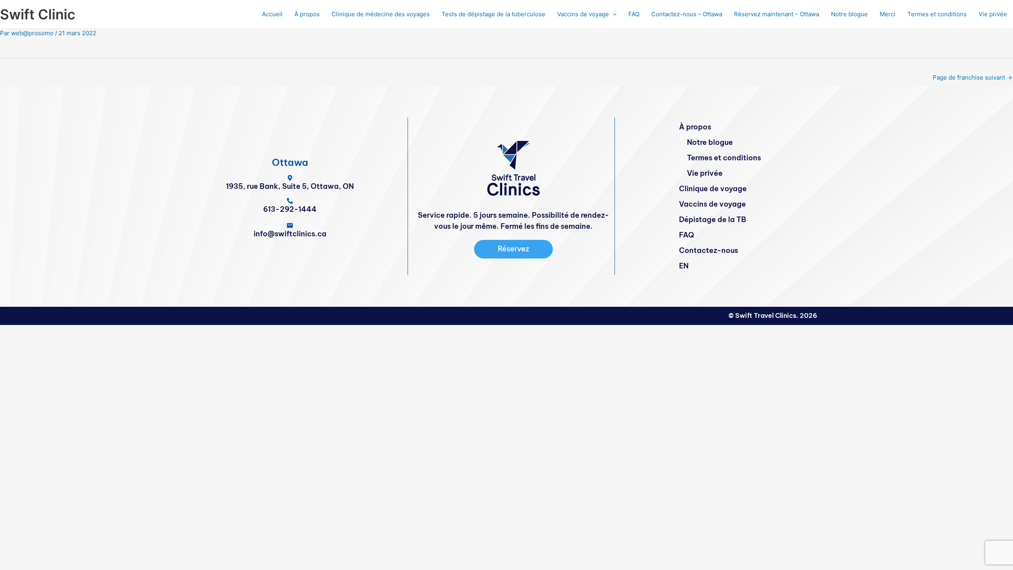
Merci (887, 14)
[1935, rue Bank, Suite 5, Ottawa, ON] (290, 178)
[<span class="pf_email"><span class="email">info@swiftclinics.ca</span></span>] (290, 225)
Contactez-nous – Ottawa (686, 14)
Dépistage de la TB (712, 219)
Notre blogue (849, 14)
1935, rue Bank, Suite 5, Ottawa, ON (290, 186)
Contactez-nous (708, 250)
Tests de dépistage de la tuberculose (493, 14)
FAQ (633, 14)
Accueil (272, 14)
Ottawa (290, 162)
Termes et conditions (937, 14)
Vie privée (993, 14)
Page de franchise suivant (972, 77)
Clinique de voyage (713, 188)
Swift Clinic (37, 14)
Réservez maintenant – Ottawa (776, 14)
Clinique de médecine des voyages (381, 14)
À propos (307, 14)
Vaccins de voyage (583, 14)
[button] (613, 14)
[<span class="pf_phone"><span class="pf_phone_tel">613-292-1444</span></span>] (290, 201)
